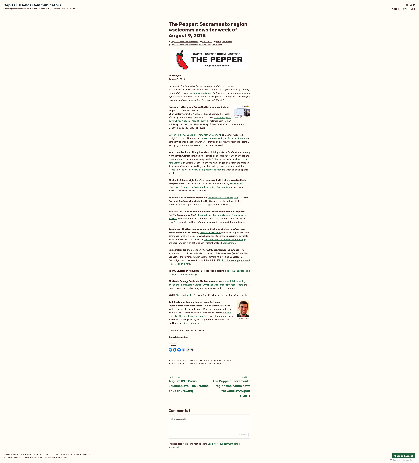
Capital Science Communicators (32, 5)
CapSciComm (205, 45)
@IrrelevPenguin (192, 323)
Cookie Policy (62, 457)
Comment (242, 435)
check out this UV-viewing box (223, 197)
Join (413, 9)
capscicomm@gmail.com (198, 93)
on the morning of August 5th (215, 187)
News (405, 9)
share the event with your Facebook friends (223, 138)
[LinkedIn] (407, 5)
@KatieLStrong (226, 243)
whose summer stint (210, 232)
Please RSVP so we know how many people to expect (195, 169)
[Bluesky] (410, 5)
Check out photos (184, 295)
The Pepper (227, 42)
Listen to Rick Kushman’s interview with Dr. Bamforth (195, 135)
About (395, 9)
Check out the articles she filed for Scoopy (225, 239)
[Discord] (414, 5)
